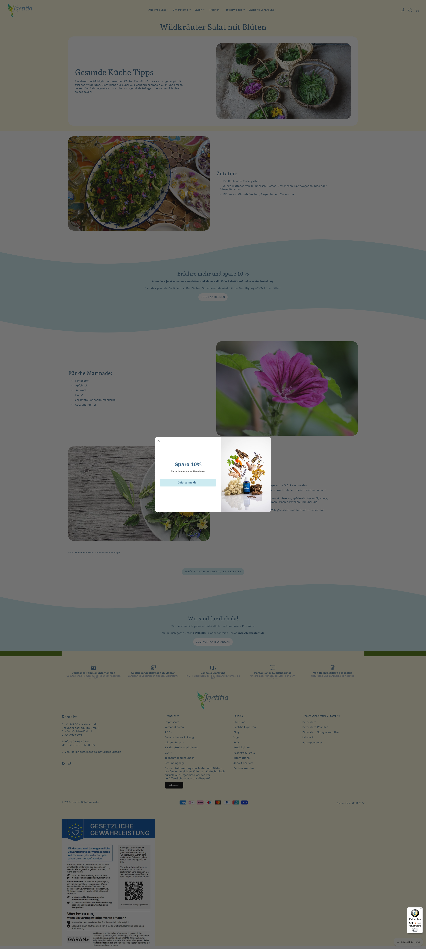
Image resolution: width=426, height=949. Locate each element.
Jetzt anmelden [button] (188, 482)
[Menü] (421, 909)
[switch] (415, 930)
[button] (158, 441)
